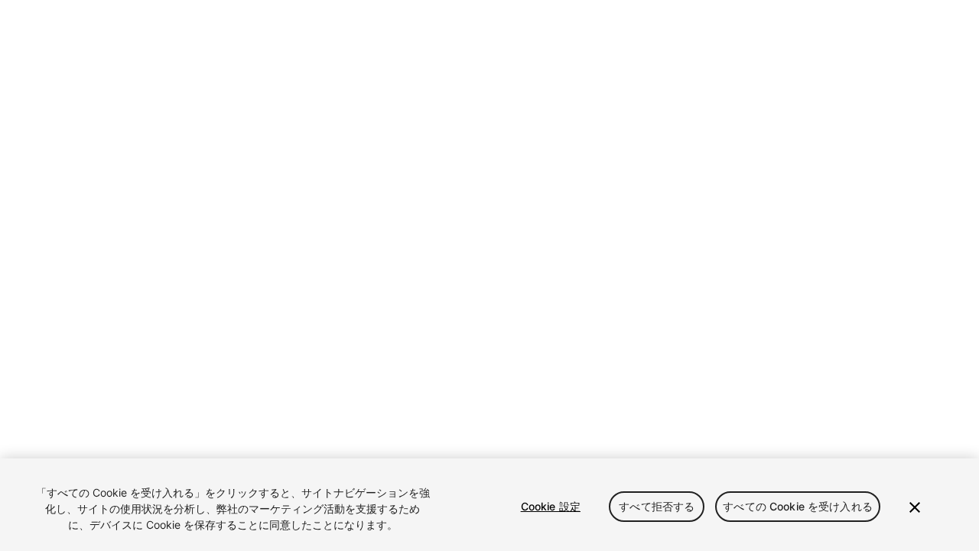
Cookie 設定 (551, 506)
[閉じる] (915, 507)
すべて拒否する (656, 506)
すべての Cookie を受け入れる (798, 506)
